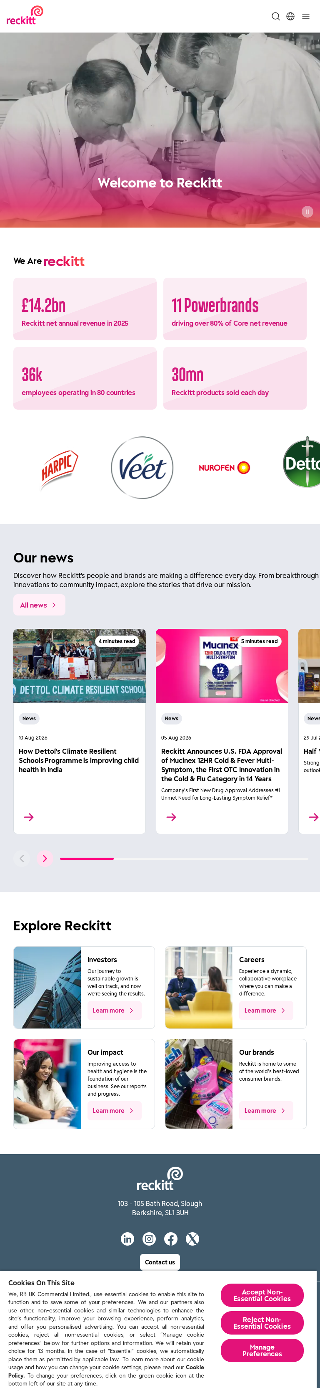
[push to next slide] (45, 858)
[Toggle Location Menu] (290, 16)
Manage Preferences (262, 1350)
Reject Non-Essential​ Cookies (262, 1322)
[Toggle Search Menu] (275, 16)
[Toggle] (305, 16)
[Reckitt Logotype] (25, 16)
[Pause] (307, 212)
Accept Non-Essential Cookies (262, 1295)
